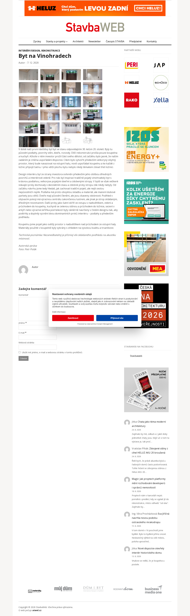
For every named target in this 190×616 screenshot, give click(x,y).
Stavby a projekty (55, 41)
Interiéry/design (29, 50)
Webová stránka (26, 342)
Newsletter (94, 41)
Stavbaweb (136, 356)
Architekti (78, 41)
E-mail (21, 332)
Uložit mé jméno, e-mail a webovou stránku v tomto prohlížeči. (52, 352)
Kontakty (152, 41)
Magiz (135, 479)
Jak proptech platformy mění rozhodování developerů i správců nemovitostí (149, 483)
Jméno (22, 322)
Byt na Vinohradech (45, 55)
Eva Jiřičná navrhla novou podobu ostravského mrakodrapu (150, 518)
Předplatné (135, 41)
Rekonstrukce (50, 50)
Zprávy (37, 41)
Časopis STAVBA (115, 41)
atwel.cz (36, 610)
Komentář (23, 294)
